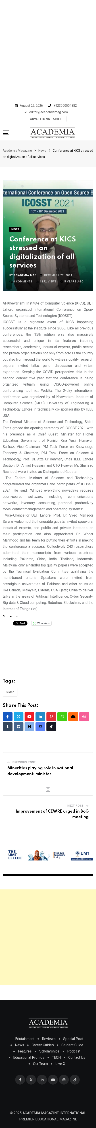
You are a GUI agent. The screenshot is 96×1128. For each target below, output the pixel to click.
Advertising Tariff (45, 119)
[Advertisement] (48, 50)
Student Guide (72, 1045)
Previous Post (24, 762)
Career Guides (43, 1045)
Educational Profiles (28, 1057)
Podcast (73, 1051)
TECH (56, 1057)
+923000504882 (65, 105)
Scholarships (49, 1051)
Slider (10, 692)
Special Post (73, 1039)
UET (90, 303)
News (19, 1045)
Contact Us (76, 1057)
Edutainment (24, 1039)
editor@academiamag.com (48, 112)
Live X (60, 1064)
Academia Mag (25, 275)
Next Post (75, 805)
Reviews (49, 1039)
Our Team (40, 1064)
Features (25, 1051)
